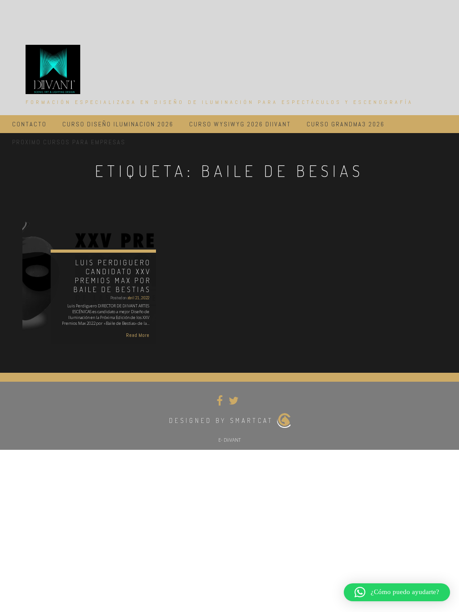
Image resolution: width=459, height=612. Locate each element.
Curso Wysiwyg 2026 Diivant (240, 124)
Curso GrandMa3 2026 (346, 124)
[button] (397, 592)
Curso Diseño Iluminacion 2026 (117, 124)
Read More (137, 335)
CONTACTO (29, 124)
